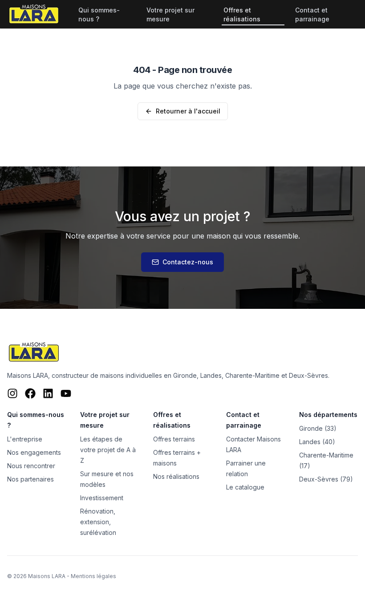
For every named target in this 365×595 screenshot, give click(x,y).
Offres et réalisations (241, 14)
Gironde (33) (318, 428)
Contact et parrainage (312, 14)
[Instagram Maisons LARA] (12, 393)
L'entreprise (24, 439)
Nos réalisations (176, 476)
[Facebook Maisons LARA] (30, 393)
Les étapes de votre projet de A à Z (108, 449)
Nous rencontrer (31, 466)
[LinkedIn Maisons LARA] (48, 393)
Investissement (101, 498)
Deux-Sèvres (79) (326, 479)
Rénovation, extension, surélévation (98, 521)
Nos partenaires (30, 479)
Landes (211, 375)
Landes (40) (317, 441)
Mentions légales (93, 576)
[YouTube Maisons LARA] (66, 393)
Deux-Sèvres (308, 375)
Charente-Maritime (252, 375)
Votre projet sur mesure (170, 14)
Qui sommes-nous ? (99, 14)
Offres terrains (174, 439)
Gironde (185, 375)
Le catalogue (245, 487)
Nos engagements (34, 452)
